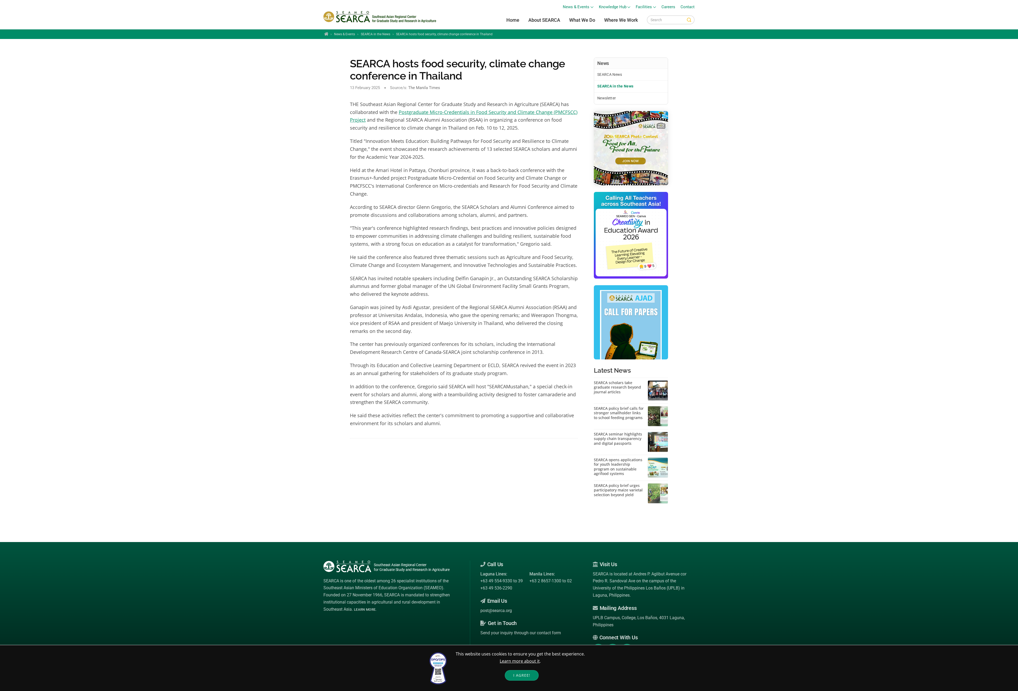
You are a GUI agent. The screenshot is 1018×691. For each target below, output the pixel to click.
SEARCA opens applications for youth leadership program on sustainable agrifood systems (618, 466)
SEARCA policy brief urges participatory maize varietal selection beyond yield (618, 490)
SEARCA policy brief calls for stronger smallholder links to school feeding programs (619, 413)
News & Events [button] (576, 7)
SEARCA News (609, 74)
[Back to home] (380, 17)
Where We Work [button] (621, 20)
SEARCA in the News (375, 34)
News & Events (344, 34)
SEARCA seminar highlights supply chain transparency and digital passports (618, 439)
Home (512, 20)
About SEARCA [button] (544, 20)
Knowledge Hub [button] (612, 7)
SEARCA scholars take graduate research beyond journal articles (617, 387)
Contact (688, 7)
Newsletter (606, 98)
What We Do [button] (582, 20)
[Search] (689, 20)
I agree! (521, 675)
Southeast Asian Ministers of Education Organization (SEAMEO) (383, 587)
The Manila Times (424, 87)
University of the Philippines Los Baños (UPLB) (636, 588)
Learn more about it (520, 661)
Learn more (364, 609)
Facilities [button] (644, 7)
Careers (668, 7)
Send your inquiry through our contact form (520, 632)
